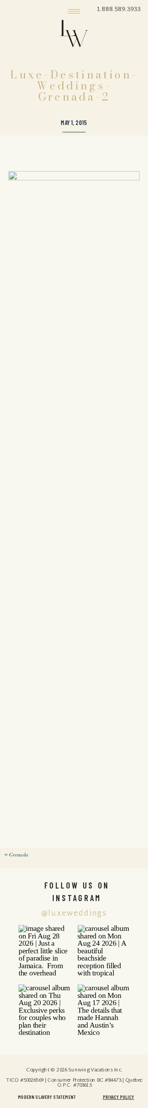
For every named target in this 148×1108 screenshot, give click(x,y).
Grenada (18, 854)
